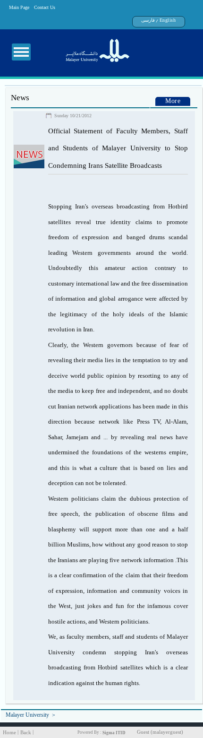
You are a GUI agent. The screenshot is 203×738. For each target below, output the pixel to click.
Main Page (19, 7)
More (172, 102)
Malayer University (27, 716)
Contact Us (44, 7)
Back (25, 732)
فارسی (148, 20)
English (168, 20)
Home (9, 732)
